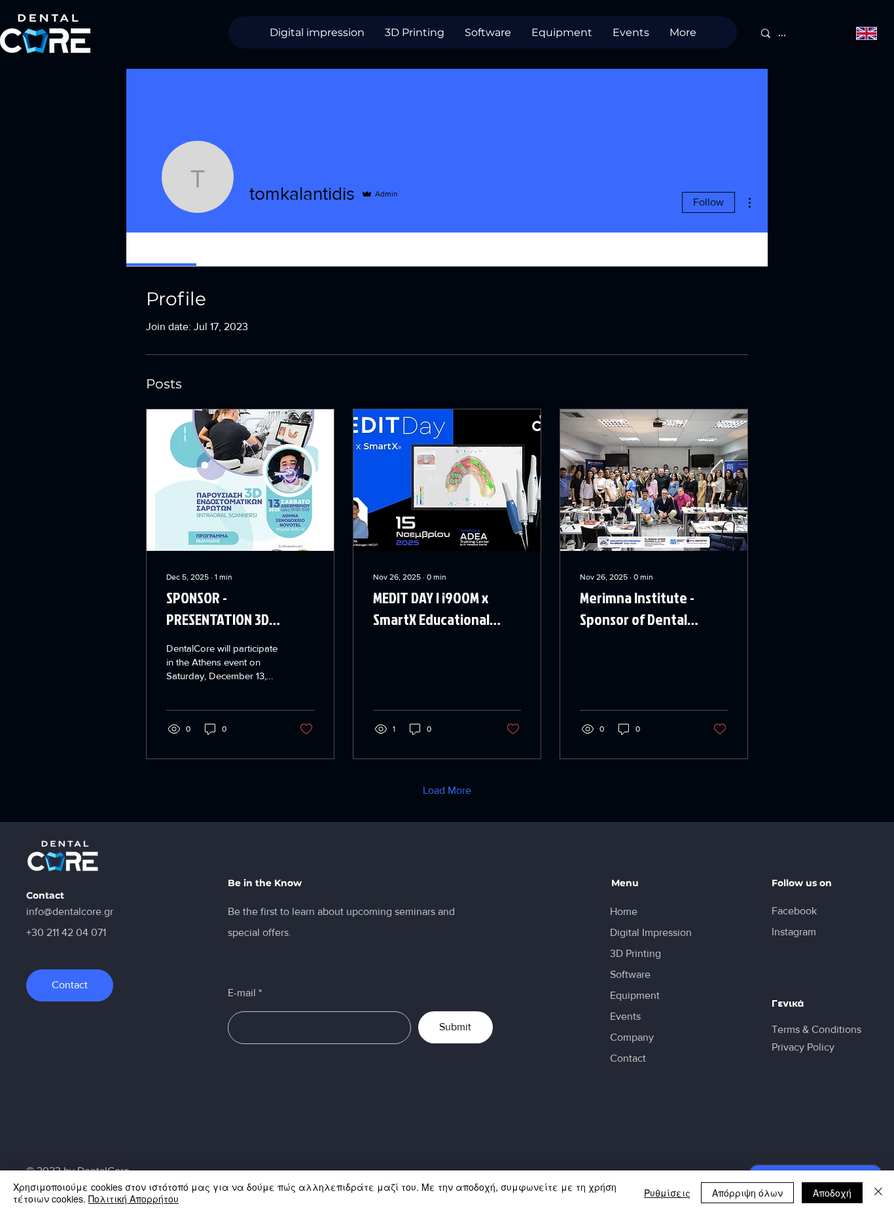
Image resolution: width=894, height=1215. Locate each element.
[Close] (878, 1193)
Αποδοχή (832, 1192)
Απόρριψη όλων (747, 1192)
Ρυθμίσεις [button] (667, 1192)
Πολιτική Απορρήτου (133, 1198)
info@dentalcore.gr (69, 911)
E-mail (242, 993)
